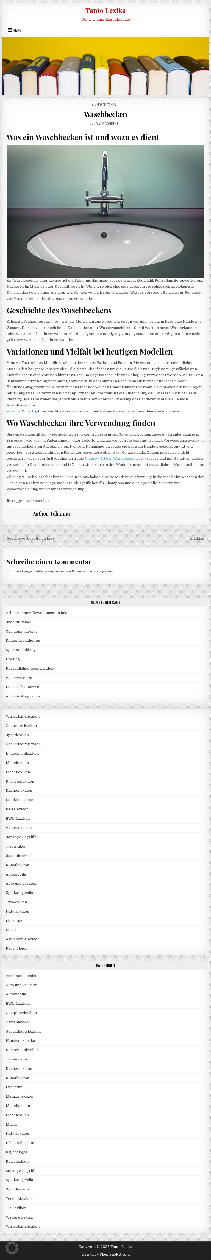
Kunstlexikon (17, 865)
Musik (11, 930)
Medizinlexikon (19, 800)
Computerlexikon (21, 726)
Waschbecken (105, 114)
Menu (17, 30)
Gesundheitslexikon (23, 744)
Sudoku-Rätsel (18, 622)
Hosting (13, 659)
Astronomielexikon (23, 939)
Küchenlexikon (19, 790)
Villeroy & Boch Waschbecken (111, 458)
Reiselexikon (17, 809)
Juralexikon (16, 902)
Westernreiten (19, 678)
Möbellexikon (106, 104)
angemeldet (34, 571)
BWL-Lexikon (18, 818)
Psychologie (16, 948)
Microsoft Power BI (23, 687)
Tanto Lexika (105, 10)
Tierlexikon (16, 846)
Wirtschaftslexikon (23, 716)
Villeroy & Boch (20, 411)
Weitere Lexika (19, 828)
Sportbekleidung (21, 650)
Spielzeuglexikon (21, 893)
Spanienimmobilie (22, 631)
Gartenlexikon (18, 856)
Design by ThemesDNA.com (106, 1254)
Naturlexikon (17, 911)
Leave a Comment (106, 123)
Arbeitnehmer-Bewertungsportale (36, 613)
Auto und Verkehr (21, 883)
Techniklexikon (19, 1199)
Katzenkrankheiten (23, 640)
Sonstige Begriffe (21, 837)
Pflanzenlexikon (20, 781)
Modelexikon (17, 763)
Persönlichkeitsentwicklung (30, 668)
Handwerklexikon (21, 1041)
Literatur (14, 921)
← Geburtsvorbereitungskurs (28, 538)
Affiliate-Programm (23, 696)
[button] (12, 1248)
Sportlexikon (17, 735)
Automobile (16, 874)
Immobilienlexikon (22, 753)
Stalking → (199, 538)
